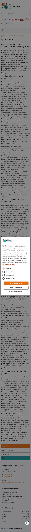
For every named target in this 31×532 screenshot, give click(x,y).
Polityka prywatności (8, 264)
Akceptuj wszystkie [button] (16, 283)
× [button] (28, 240)
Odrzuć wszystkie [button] (16, 287)
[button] (15, 292)
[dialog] (15, 266)
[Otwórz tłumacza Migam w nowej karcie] (27, 523)
